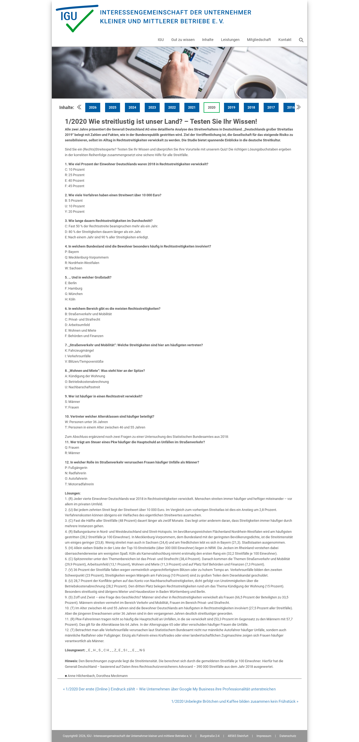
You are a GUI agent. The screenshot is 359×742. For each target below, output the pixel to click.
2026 (92, 107)
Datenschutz (288, 736)
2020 (211, 107)
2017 (271, 107)
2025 (112, 107)
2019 (231, 107)
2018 (251, 107)
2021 (192, 107)
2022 (172, 107)
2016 (291, 107)
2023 (152, 107)
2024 (132, 107)
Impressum (264, 736)
